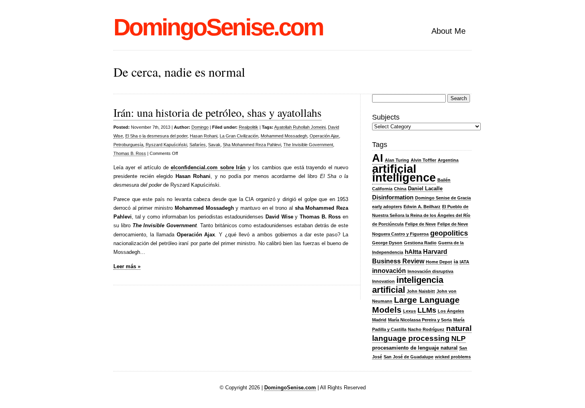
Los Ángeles (451, 311)
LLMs (426, 310)
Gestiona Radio (420, 242)
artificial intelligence (404, 173)
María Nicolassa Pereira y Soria (420, 319)
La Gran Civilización (239, 135)
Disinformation (392, 197)
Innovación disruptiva (430, 271)
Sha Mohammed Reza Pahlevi (252, 144)
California (382, 188)
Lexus (409, 311)
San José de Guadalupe (408, 356)
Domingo (200, 127)
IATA (464, 261)
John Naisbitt (421, 291)
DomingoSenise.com (218, 27)
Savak (214, 144)
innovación (389, 270)
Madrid (379, 319)
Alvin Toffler (423, 160)
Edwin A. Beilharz (422, 206)
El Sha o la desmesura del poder (156, 135)
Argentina (448, 160)
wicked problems (453, 356)
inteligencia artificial (407, 285)
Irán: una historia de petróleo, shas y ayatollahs (217, 112)
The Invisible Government (308, 144)
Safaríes (197, 144)
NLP (458, 338)
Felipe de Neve (420, 224)
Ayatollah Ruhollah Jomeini (300, 127)
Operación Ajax (324, 135)
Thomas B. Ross (129, 153)
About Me (448, 31)
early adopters (387, 206)
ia (456, 262)
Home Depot (439, 261)
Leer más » (126, 266)
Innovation (383, 281)
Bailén (443, 180)
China (400, 188)
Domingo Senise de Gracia (443, 197)
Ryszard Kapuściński (166, 144)
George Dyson (387, 242)
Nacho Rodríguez (426, 329)
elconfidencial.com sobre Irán (208, 167)
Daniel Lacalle (425, 188)
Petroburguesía (128, 144)
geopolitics (449, 233)
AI (377, 158)
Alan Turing (397, 160)
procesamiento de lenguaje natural (415, 348)
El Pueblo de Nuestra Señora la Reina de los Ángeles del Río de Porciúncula (421, 215)
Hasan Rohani (203, 135)
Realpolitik (248, 127)
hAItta (413, 252)
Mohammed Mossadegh (284, 135)
